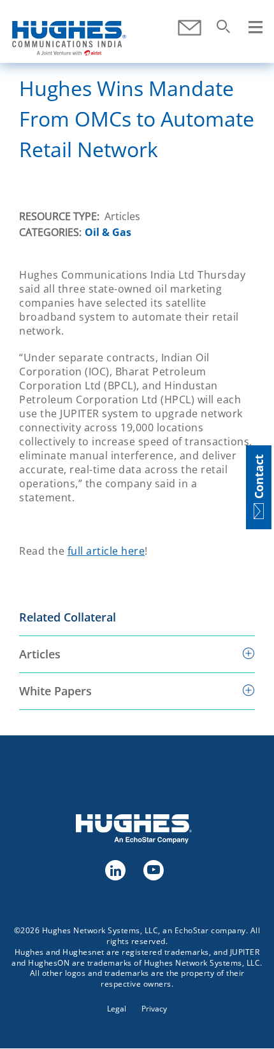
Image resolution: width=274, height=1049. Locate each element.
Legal (116, 1008)
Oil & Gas (108, 232)
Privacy (154, 1008)
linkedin (114, 869)
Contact (189, 28)
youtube (152, 869)
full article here (106, 551)
